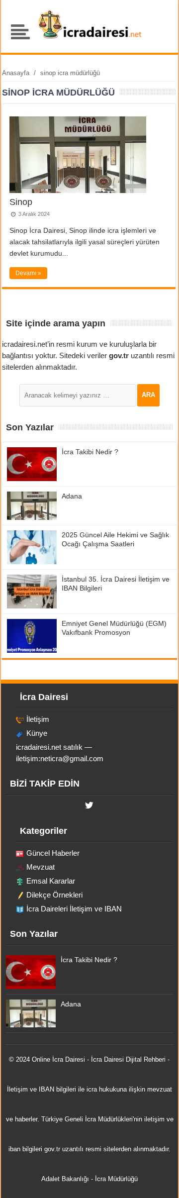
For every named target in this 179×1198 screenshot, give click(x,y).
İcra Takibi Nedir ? (90, 452)
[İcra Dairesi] (89, 37)
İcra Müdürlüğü (116, 1179)
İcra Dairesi (68, 1059)
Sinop (20, 202)
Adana (72, 496)
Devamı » (28, 273)
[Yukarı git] (159, 1181)
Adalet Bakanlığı (65, 1179)
